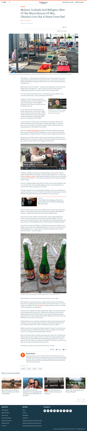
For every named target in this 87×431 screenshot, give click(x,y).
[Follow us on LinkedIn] (64, 410)
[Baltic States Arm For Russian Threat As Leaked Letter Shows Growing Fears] (11, 383)
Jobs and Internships (6, 418)
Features (25, 412)
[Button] (64, 27)
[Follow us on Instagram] (51, 410)
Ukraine (23, 6)
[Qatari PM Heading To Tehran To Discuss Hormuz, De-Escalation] (54, 383)
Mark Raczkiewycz (26, 20)
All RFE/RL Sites (5, 423)
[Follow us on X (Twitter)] (57, 410)
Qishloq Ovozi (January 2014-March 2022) (32, 420)
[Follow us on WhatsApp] (67, 410)
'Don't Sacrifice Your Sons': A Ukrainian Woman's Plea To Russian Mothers (41, 146)
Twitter (42, 305)
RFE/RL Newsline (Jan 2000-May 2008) (32, 423)
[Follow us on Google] (54, 410)
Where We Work (5, 412)
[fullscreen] (65, 168)
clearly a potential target (33, 130)
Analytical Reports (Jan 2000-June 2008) (32, 425)
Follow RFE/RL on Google (67, 2)
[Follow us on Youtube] (45, 410)
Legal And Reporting (6, 420)
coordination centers (30, 176)
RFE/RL (25, 147)
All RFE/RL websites (79, 2)
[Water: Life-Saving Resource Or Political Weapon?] (75, 383)
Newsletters (25, 415)
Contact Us (4, 425)
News (24, 410)
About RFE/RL (5, 410)
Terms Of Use (5, 415)
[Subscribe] (70, 410)
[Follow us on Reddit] (48, 410)
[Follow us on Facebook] (61, 410)
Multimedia (25, 418)
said (55, 173)
